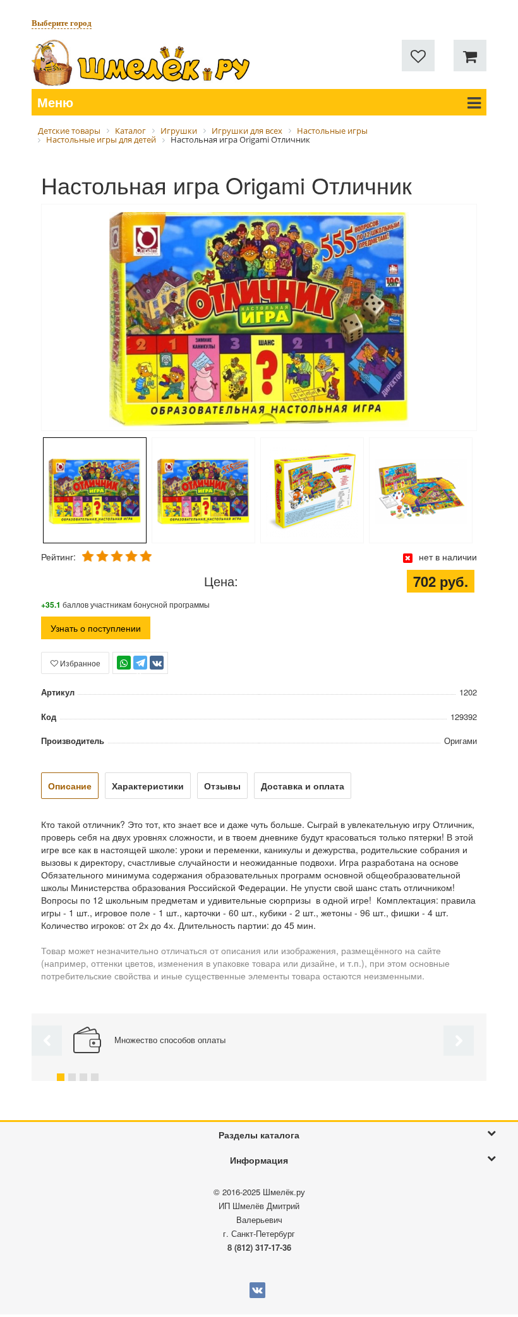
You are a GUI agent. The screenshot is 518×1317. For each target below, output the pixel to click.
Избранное (79, 663)
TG (141, 669)
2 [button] (72, 1077)
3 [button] (83, 1077)
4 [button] (95, 1077)
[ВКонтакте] (157, 663)
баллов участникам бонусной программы (125, 604)
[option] (259, 319)
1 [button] (60, 1077)
